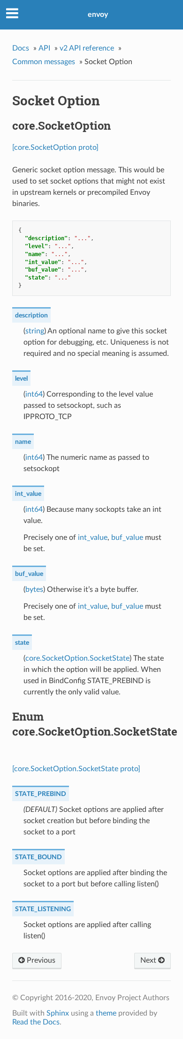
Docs (20, 48)
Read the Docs (36, 1022)
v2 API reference (87, 48)
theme (106, 1013)
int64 (34, 394)
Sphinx (57, 1013)
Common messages (43, 62)
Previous (40, 960)
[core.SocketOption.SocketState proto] (76, 769)
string (34, 331)
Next (149, 960)
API (44, 48)
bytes (34, 589)
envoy (98, 14)
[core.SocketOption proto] (55, 147)
